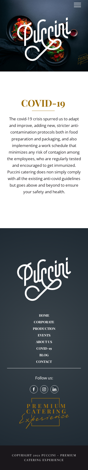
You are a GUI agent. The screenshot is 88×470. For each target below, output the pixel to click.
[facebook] (34, 389)
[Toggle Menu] (77, 5)
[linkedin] (54, 389)
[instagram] (44, 389)
